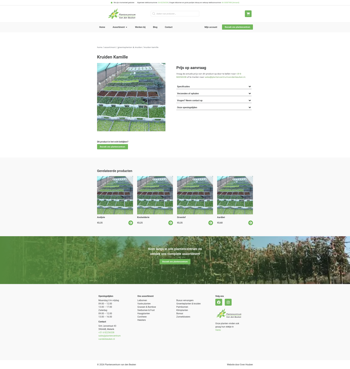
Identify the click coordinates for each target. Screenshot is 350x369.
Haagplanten (143, 313)
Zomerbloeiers (183, 316)
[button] (112, 146)
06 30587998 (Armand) (230, 3)
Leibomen (142, 300)
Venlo (218, 330)
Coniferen (142, 316)
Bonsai (179, 313)
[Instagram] (228, 302)
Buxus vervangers (184, 300)
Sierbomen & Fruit (146, 310)
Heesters (141, 320)
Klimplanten (182, 310)
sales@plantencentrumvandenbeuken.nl (225, 77)
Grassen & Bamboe (146, 307)
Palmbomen (182, 307)
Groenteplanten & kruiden (188, 303)
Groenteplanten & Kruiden (130, 47)
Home (99, 47)
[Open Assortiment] (126, 27)
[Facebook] (218, 302)
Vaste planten (144, 303)
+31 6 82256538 (106, 332)
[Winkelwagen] (248, 13)
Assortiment (110, 47)
